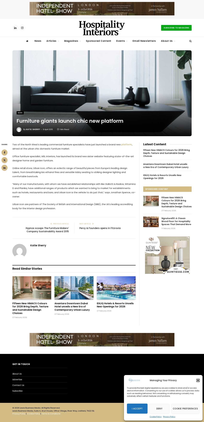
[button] (198, 380)
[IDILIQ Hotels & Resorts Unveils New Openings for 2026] (116, 287)
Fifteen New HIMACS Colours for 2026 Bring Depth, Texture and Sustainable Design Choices (30, 308)
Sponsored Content (98, 40)
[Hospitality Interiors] (102, 28)
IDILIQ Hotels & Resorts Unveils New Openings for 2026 (115, 305)
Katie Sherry (33, 129)
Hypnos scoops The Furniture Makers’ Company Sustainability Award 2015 (47, 230)
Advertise (17, 379)
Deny (159, 408)
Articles (51, 40)
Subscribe (17, 390)
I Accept (137, 408)
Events (120, 40)
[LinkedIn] (4, 168)
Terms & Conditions (50, 413)
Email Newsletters (144, 40)
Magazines (71, 40)
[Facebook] (4, 152)
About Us (167, 40)
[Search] (190, 41)
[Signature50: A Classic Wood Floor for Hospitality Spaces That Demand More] (151, 222)
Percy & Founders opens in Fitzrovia (100, 228)
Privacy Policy (169, 416)
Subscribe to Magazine (176, 27)
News (37, 40)
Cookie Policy (156, 416)
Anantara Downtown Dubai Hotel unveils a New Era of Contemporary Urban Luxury (72, 307)
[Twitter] (4, 160)
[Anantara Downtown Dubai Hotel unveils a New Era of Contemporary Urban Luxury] (74, 287)
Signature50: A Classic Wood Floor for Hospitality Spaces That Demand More (176, 221)
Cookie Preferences (185, 408)
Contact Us (18, 385)
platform (126, 144)
